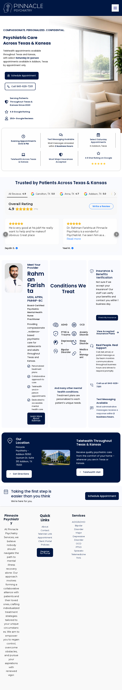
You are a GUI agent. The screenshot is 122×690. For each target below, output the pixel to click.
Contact (45, 530)
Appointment (45, 537)
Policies (45, 544)
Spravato (78, 550)
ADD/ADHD (78, 522)
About (45, 526)
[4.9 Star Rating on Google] (98, 153)
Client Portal (45, 541)
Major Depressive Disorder (79, 536)
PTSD (79, 547)
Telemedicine (78, 554)
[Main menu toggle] (115, 8)
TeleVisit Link (45, 534)
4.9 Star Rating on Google (98, 157)
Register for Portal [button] (45, 552)
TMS (78, 558)
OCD (78, 543)
